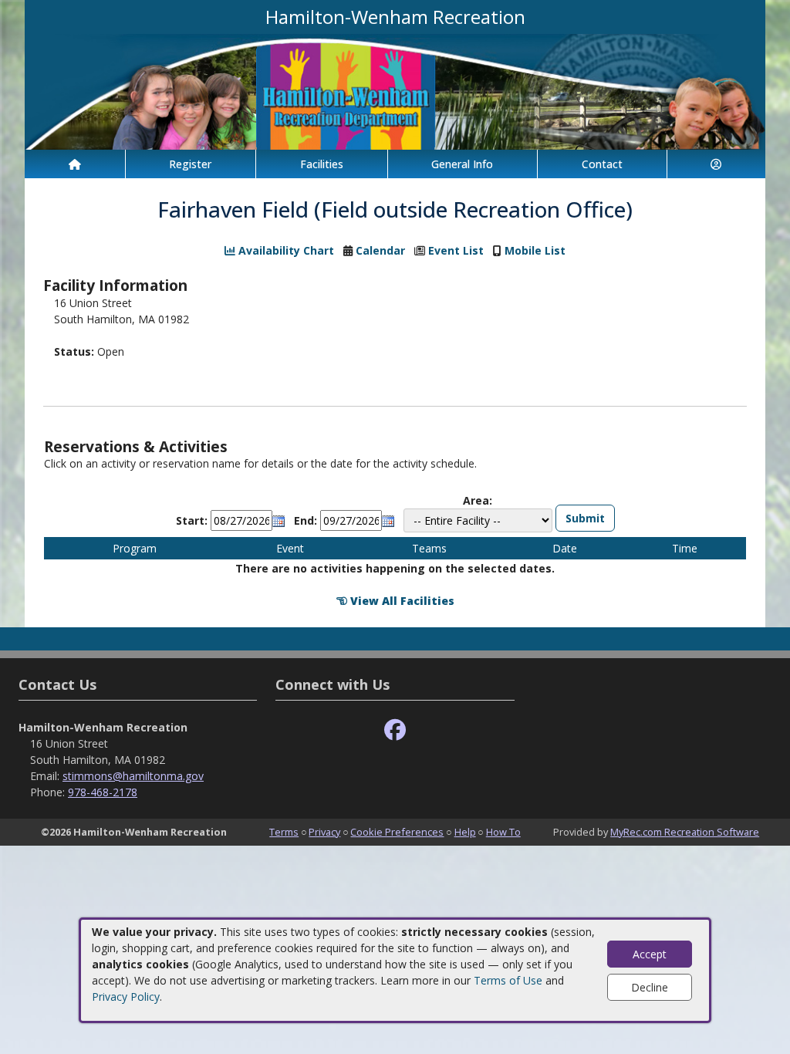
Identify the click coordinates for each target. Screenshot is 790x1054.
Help (465, 832)
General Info (462, 164)
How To (503, 832)
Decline (649, 987)
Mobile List (535, 250)
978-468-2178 (102, 792)
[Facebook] (395, 730)
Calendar (380, 250)
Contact (602, 164)
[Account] (716, 164)
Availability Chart (284, 250)
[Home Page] (75, 164)
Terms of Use (508, 980)
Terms (284, 832)
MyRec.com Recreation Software (684, 832)
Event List (456, 250)
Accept (650, 954)
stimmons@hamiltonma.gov (133, 776)
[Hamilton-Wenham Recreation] (395, 90)
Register (190, 164)
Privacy (324, 832)
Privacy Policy (126, 996)
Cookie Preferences (397, 832)
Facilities (321, 164)
